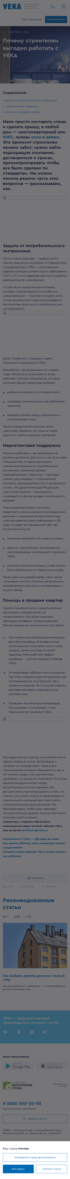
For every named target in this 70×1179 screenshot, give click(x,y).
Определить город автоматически (35, 1157)
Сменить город (51, 1169)
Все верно (18, 1169)
